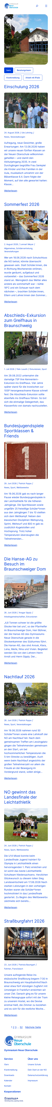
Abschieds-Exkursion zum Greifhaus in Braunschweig (25, 320)
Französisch (17, 968)
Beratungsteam (24, 70)
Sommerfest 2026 (21, 204)
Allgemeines (9, 248)
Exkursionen (35, 369)
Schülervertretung (24, 248)
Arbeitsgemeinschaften (14, 616)
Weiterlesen (10, 190)
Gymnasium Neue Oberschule (21, 1050)
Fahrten (7, 968)
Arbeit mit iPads (33, 77)
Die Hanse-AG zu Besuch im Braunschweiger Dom (25, 563)
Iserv (8, 70)
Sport (44, 369)
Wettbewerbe (23, 487)
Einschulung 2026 (21, 86)
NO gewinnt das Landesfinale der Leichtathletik (20, 797)
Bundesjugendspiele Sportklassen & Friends (24, 430)
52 (21, 1027)
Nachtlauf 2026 (19, 676)
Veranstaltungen (17, 137)
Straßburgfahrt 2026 (24, 921)
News (6, 137)
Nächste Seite (33, 1027)
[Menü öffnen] (46, 6)
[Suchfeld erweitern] (37, 6)
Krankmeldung (13, 77)
